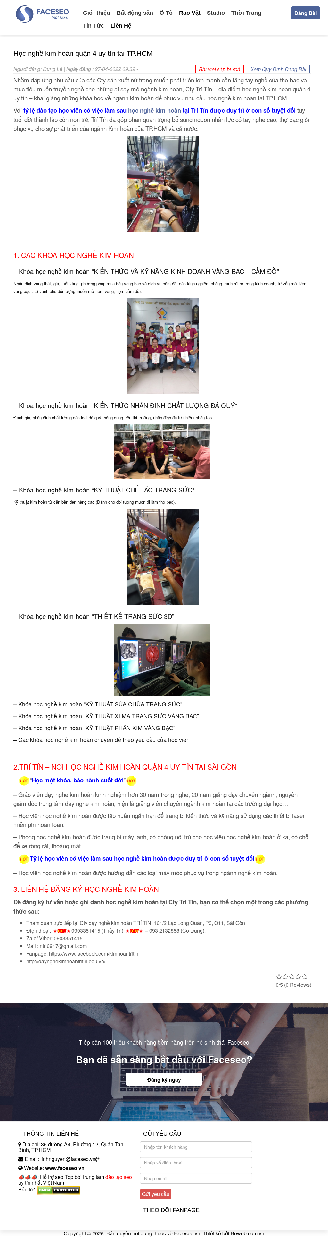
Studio (216, 13)
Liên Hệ (121, 25)
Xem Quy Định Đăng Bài (278, 69)
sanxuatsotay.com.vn (42, 1209)
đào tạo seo (118, 1177)
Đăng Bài (305, 13)
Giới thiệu (96, 13)
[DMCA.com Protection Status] (58, 1189)
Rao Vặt (190, 13)
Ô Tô (166, 13)
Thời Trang (246, 13)
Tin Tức (93, 25)
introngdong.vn (35, 1200)
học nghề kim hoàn (154, 110)
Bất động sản (135, 13)
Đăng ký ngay (164, 1079)
